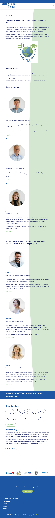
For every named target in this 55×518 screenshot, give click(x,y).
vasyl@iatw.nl (9, 135)
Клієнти (38, 515)
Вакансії (5, 503)
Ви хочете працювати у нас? (11, 498)
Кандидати (10, 425)
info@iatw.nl (9, 231)
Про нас (5, 506)
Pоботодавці (11, 448)
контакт (5, 508)
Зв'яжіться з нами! (27, 491)
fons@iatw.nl (9, 179)
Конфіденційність (30, 515)
